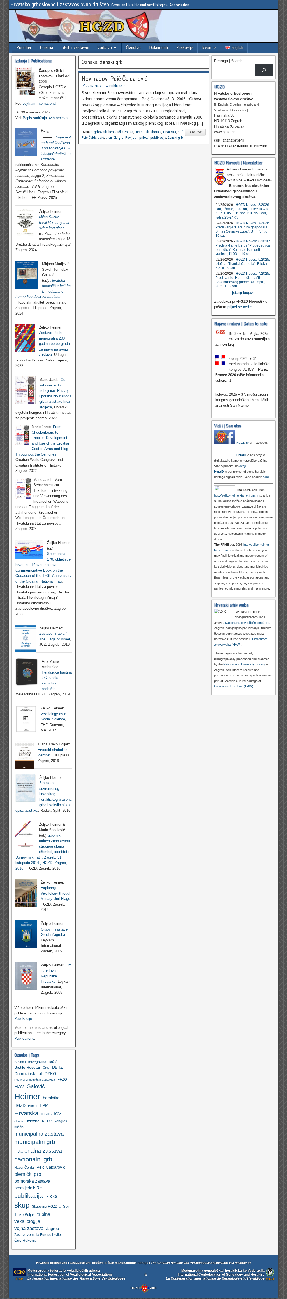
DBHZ (57, 1067)
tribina (43, 1214)
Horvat (32, 1105)
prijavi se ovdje (239, 307)
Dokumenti (158, 47)
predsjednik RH (28, 1188)
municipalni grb (34, 1142)
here (266, 477)
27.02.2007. (94, 86)
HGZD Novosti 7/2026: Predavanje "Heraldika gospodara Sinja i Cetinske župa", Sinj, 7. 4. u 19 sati (243, 229)
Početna (23, 47)
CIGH (270, 1279)
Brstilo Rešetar (27, 1067)
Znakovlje (184, 47)
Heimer (27, 1096)
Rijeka (51, 1196)
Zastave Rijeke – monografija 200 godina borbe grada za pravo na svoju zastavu (54, 344)
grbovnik (100, 132)
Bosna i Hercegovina (30, 1062)
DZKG (50, 1073)
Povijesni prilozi (137, 137)
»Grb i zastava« (75, 47)
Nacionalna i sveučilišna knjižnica (247, 622)
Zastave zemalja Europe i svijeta (39, 1235)
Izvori (206, 47)
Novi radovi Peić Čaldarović (114, 78)
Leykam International (39, 103)
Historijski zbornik (148, 132)
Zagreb (52, 1228)
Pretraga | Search (228, 61)
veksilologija (27, 1221)
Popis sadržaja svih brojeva (45, 118)
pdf (180, 132)
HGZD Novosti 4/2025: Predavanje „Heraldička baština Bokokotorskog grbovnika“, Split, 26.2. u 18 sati (243, 280)
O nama (46, 47)
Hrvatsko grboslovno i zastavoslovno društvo (59, 4)
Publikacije (117, 86)
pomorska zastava (32, 1181)
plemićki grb (115, 137)
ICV (57, 1113)
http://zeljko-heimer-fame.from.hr (236, 495)
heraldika (51, 1097)
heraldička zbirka (120, 132)
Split (66, 1206)
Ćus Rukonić (25, 1240)
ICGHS (46, 1114)
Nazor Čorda (24, 1167)
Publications (24, 1038)
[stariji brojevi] (243, 292)
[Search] (264, 70)
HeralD (241, 455)
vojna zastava (28, 1228)
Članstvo (133, 47)
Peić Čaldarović (93, 137)
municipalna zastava (39, 1133)
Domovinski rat (28, 1073)
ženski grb (175, 137)
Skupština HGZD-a (46, 1206)
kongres (61, 1121)
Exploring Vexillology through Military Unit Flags (56, 893)
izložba (33, 1121)
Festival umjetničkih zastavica (34, 1079)
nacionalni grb (33, 1159)
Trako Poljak (24, 1214)
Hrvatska (169, 132)
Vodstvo (104, 47)
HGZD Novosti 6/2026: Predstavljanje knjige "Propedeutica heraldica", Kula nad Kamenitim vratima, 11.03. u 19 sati (243, 247)
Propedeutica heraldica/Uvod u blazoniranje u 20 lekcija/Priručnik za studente (56, 148)
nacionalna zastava (38, 1151)
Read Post (195, 132)
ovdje (243, 466)
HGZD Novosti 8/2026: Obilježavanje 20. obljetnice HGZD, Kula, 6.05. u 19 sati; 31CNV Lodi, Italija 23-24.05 (243, 211)
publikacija (158, 137)
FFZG (62, 1080)
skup (21, 1205)
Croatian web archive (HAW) (233, 686)
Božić (53, 1062)
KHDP (47, 1121)
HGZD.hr (242, 442)
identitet (19, 1121)
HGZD (20, 1105)
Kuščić (19, 1127)
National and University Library (244, 664)
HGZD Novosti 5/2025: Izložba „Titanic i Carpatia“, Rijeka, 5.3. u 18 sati (243, 264)
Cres (46, 1067)
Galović (36, 1086)
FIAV (19, 1086)
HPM (44, 1105)
